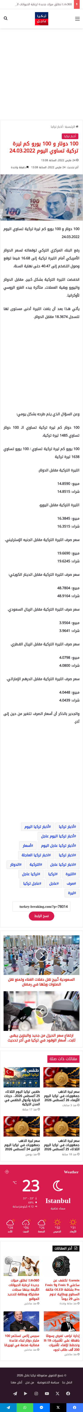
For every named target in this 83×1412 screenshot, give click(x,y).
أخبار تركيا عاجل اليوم (57, 845)
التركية (35, 864)
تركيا (52, 874)
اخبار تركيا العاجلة (35, 855)
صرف (70, 883)
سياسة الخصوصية (48, 1382)
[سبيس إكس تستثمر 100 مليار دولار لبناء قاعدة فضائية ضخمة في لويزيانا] (21, 1321)
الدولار (15, 864)
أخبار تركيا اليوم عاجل (57, 836)
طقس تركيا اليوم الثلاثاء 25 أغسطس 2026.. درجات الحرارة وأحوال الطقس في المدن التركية (22, 1098)
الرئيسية (70, 126)
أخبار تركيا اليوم (37, 826)
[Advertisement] (41, 74)
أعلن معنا (16, 1382)
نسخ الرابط (41, 916)
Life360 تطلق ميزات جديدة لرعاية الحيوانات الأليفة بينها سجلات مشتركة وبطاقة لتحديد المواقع (23, 1289)
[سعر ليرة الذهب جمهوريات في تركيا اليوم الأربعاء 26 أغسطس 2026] (61, 1077)
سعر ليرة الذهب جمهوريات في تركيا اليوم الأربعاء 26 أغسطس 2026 (61, 1096)
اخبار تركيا (66, 855)
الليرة (70, 874)
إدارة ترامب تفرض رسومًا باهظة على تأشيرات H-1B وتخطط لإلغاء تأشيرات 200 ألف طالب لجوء (61, 1343)
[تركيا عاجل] (41, 18)
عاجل (53, 883)
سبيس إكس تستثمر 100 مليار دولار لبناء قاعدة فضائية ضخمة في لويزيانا (21, 1340)
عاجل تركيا (31, 883)
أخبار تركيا (57, 126)
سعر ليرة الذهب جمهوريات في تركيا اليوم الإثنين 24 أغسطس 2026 (22, 1145)
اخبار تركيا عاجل (62, 864)
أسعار (27, 845)
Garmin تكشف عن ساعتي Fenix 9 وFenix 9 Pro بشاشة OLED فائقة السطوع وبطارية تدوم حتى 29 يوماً (62, 1289)
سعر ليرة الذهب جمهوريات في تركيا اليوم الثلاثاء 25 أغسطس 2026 (61, 1145)
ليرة (71, 893)
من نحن (29, 1382)
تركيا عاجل (30, 874)
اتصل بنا (67, 1382)
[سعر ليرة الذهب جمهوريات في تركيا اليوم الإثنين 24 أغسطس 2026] (22, 1126)
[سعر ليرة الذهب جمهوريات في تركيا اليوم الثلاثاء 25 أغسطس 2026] (61, 1126)
